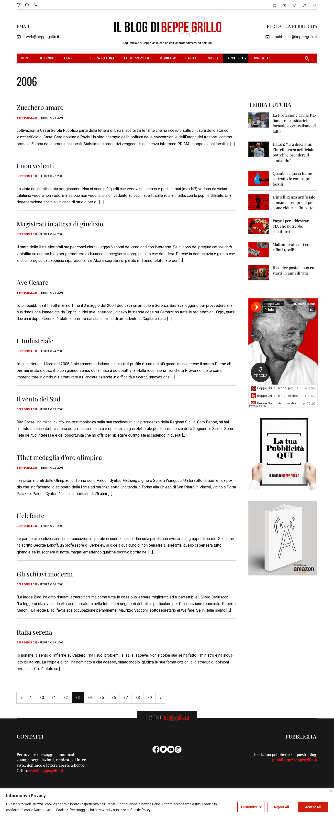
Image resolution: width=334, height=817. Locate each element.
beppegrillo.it (27, 117)
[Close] (331, 791)
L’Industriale (35, 340)
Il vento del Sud (38, 399)
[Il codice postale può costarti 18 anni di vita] (258, 272)
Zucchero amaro (40, 107)
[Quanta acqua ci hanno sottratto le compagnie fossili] (258, 178)
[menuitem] (26, 58)
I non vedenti (35, 165)
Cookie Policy (140, 810)
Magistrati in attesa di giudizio (60, 224)
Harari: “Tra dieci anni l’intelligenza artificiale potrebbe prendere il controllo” (293, 152)
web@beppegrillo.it (42, 36)
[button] (21, 5)
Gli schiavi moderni (45, 574)
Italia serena (34, 632)
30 (42, 697)
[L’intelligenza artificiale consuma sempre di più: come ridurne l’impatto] (258, 201)
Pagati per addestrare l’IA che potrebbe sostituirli (292, 226)
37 (125, 697)
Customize (249, 807)
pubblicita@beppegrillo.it (296, 36)
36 (113, 697)
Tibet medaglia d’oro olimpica (59, 457)
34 (90, 697)
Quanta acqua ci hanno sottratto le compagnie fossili (293, 179)
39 (149, 697)
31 (54, 697)
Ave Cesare (32, 282)
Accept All (313, 807)
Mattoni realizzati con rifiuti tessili (292, 247)
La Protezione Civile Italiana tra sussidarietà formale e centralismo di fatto (295, 123)
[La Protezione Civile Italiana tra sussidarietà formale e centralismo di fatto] (258, 120)
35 (102, 697)
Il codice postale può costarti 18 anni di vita (294, 270)
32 (66, 697)
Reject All (281, 807)
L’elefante (30, 515)
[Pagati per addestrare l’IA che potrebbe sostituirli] (258, 225)
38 (137, 697)
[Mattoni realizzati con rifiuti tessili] (258, 249)
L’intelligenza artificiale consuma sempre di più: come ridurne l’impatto (294, 202)
